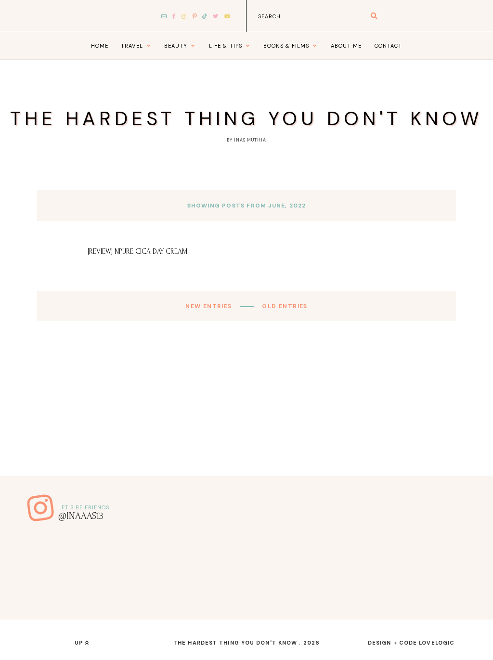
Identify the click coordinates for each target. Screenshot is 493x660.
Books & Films (286, 45)
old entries (284, 306)
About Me (346, 45)
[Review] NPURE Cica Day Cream (137, 251)
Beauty (176, 45)
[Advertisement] (246, 408)
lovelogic (436, 642)
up (80, 642)
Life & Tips (225, 45)
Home (99, 45)
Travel (132, 45)
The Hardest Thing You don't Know (246, 118)
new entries (209, 306)
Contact (388, 45)
